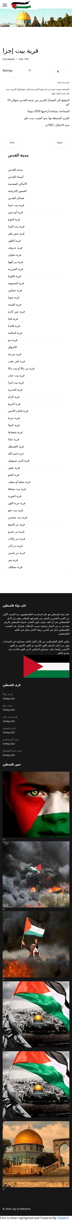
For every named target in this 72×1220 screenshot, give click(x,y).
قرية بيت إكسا (16, 226)
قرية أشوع (14, 219)
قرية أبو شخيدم (11, 741)
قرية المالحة (15, 333)
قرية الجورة (14, 496)
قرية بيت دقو (15, 510)
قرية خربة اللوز (17, 503)
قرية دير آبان (15, 546)
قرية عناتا (13, 439)
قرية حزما (14, 418)
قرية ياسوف (9, 730)
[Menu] (5, 5)
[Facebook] (50, 70)
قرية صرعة (14, 354)
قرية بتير (13, 560)
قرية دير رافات (16, 539)
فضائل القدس (16, 198)
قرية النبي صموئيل (18, 460)
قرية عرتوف (15, 248)
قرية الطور (14, 240)
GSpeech (63, 1218)
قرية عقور (14, 468)
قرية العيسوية (16, 283)
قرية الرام (14, 397)
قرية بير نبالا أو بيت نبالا (21, 368)
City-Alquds (9, 59)
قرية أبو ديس (15, 212)
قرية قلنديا (14, 326)
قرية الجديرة (15, 389)
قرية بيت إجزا (16, 382)
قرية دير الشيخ (16, 524)
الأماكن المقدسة (17, 184)
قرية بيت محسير (17, 517)
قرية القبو (13, 475)
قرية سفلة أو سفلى (19, 482)
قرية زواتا (9, 696)
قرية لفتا (13, 319)
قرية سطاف (15, 567)
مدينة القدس (15, 170)
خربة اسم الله (16, 453)
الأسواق (12, 347)
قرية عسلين (15, 290)
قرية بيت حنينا (16, 205)
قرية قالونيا (14, 276)
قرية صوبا (13, 297)
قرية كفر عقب (16, 361)
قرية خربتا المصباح (12, 752)
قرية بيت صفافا (17, 489)
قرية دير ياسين (16, 553)
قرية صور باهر (16, 233)
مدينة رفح (9, 707)
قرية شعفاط (15, 432)
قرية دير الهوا (15, 262)
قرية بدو (12, 340)
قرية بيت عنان (16, 375)
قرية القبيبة (14, 304)
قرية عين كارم (16, 311)
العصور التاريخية (17, 191)
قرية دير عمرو (16, 531)
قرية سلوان (14, 255)
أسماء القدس (15, 177)
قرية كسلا (14, 425)
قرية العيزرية (15, 269)
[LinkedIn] (66, 70)
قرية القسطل (16, 446)
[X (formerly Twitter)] (58, 71)
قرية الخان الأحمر (18, 411)
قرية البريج (14, 404)
